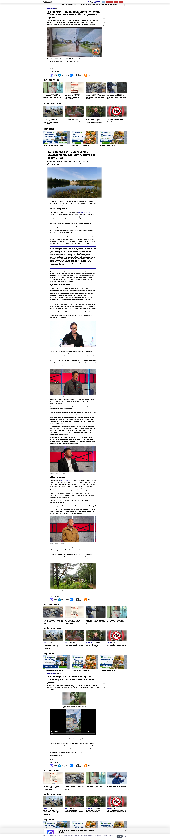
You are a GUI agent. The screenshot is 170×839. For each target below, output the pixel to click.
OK (116, 1)
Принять (120, 836)
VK (103, 1)
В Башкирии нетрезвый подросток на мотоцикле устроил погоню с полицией (91, 5)
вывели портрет (65, 480)
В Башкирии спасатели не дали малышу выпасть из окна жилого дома (70, 5)
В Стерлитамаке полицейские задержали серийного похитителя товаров (110, 5)
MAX (121, 1)
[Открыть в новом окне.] (53, 75)
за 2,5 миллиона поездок (85, 212)
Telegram (110, 1)
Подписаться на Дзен (97, 2)
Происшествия (47, 5)
